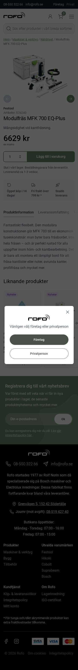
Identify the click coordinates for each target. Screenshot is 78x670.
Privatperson (39, 353)
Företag (39, 339)
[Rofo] (39, 318)
